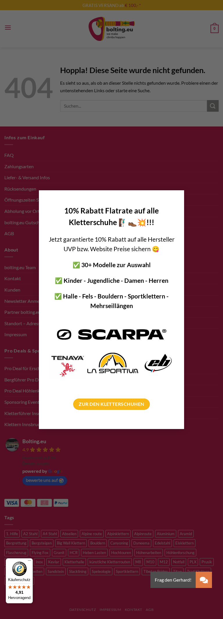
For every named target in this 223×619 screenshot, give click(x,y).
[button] (204, 580)
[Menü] (29, 561)
